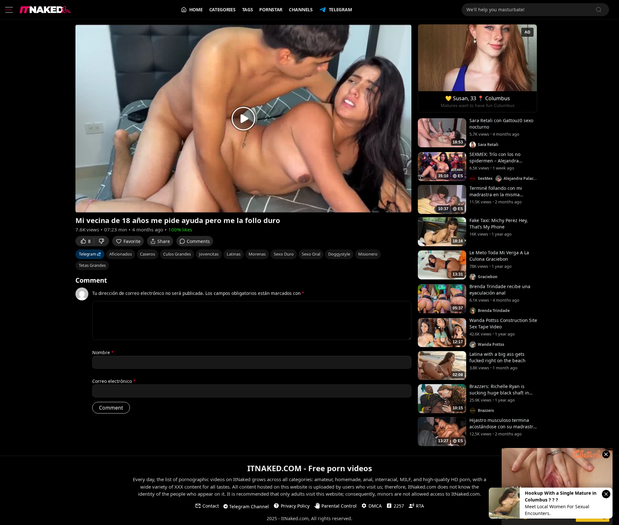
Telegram (340, 9)
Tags (247, 9)
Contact (210, 506)
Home (196, 9)
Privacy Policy (295, 506)
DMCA (375, 506)
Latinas (234, 254)
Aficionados (120, 254)
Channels (301, 9)
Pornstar (270, 9)
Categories (222, 9)
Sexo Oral (311, 254)
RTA (420, 506)
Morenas (257, 254)
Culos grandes (177, 254)
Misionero (368, 254)
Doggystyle (339, 254)
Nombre (103, 352)
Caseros (147, 254)
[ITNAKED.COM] (45, 9)
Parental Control (339, 506)
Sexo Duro (284, 254)
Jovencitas (209, 254)
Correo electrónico (114, 381)
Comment (91, 280)
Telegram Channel (249, 506)
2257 (399, 506)
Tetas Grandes (92, 265)
